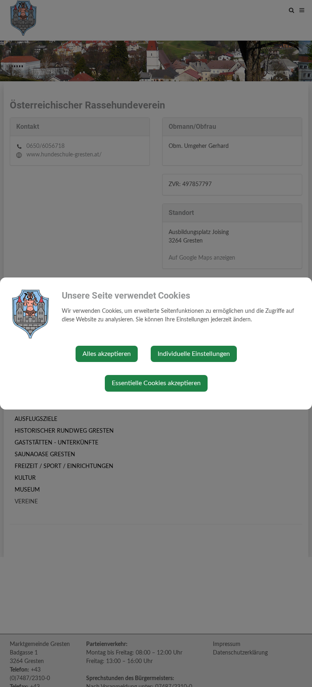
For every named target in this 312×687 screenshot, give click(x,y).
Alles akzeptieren (106, 354)
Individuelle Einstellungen (194, 354)
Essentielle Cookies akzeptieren (156, 383)
